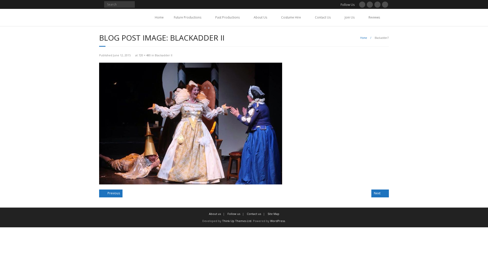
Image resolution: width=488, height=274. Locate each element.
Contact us (254, 214)
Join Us (350, 17)
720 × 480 (145, 55)
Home (159, 17)
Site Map (273, 214)
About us (215, 214)
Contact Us (323, 17)
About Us (260, 17)
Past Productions (227, 17)
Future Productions (187, 17)
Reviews (374, 17)
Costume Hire (291, 17)
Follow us (233, 214)
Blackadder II (163, 55)
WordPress (277, 221)
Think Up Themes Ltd (236, 221)
